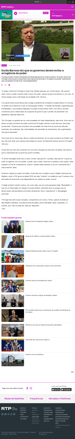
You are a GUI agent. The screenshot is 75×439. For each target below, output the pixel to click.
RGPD (56, 423)
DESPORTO (23, 410)
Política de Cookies (23, 432)
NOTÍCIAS (22, 408)
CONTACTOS (47, 408)
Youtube (11, 414)
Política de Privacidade (8, 432)
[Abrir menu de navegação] (73, 7)
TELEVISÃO (23, 412)
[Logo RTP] (9, 408)
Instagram (8, 414)
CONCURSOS (35, 417)
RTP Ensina (23, 419)
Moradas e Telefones (60, 398)
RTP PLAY (34, 408)
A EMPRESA (58, 408)
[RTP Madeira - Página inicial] (6, 7)
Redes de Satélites (14, 398)
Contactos (35, 423)
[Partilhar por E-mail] (9, 85)
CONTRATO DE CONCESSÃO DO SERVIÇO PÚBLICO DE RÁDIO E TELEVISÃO (62, 419)
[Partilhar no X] (5, 85)
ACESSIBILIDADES (48, 419)
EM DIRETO (35, 410)
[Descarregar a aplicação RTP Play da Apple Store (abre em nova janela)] (56, 389)
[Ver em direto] (6, 15)
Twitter (5, 414)
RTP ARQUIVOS (24, 417)
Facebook (2, 414)
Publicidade (13, 434)
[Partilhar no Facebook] (1, 85)
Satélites (46, 421)
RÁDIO (22, 414)
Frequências (36, 398)
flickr (14, 414)
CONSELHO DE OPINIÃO (61, 414)
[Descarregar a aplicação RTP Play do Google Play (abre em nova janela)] (66, 389)
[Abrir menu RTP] (37, 2)
